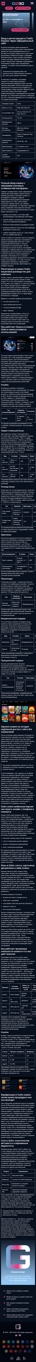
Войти (9, 8)
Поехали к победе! (18, 1268)
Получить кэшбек (11, 30)
